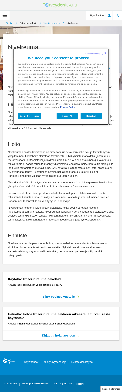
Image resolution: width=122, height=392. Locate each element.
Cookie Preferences (111, 389)
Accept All (67, 116)
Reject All (91, 116)
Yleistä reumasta (52, 23)
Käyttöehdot (31, 361)
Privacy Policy (67, 107)
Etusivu (9, 23)
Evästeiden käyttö (82, 361)
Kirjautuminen (97, 15)
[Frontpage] (9, 361)
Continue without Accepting (94, 53)
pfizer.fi (80, 383)
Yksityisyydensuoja (54, 361)
